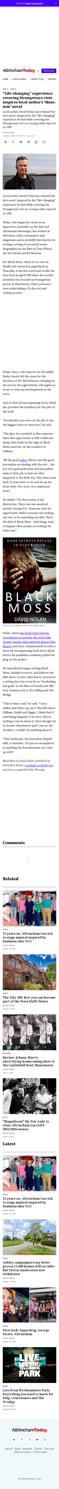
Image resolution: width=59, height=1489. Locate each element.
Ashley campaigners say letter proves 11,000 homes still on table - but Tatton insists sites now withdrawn (29, 1268)
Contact (38, 1448)
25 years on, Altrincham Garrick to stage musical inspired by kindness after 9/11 (28, 937)
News (13, 89)
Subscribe (49, 71)
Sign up (8, 1448)
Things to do (37, 79)
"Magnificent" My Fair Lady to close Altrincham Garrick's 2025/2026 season (26, 1125)
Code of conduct (22, 1452)
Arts (5, 89)
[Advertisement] (29, 36)
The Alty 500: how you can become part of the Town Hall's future (29, 1000)
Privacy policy (40, 1452)
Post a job (49, 1448)
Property (53, 79)
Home (5, 79)
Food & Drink (19, 79)
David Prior (9, 133)
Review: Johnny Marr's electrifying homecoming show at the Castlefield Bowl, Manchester (29, 1061)
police (23, 460)
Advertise (27, 1448)
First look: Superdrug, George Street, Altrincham (26, 1332)
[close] (56, 3)
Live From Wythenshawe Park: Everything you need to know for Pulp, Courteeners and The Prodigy (28, 1396)
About (17, 1448)
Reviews (7, 1053)
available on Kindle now (39, 765)
